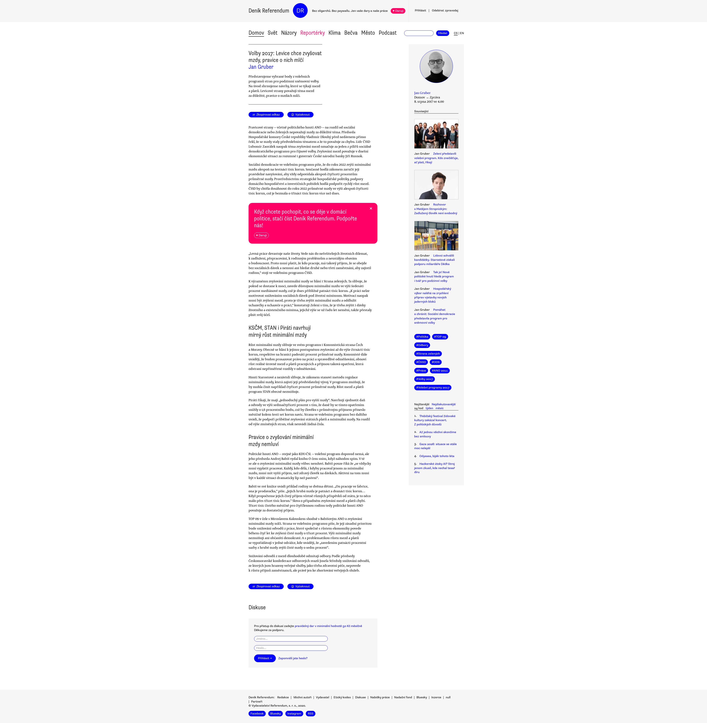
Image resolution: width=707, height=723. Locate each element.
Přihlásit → (265, 658)
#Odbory (422, 345)
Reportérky (312, 32)
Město (368, 32)
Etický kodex (342, 697)
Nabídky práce (380, 697)
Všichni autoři (302, 697)
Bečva (351, 32)
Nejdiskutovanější (444, 404)
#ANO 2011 (440, 370)
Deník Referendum (269, 10)
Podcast (388, 32)
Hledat (442, 33)
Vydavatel (322, 697)
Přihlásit (420, 10)
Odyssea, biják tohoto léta (436, 456)
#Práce (421, 370)
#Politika (422, 337)
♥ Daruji (398, 11)
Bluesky (421, 697)
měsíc (440, 408)
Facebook (257, 713)
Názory (289, 32)
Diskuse (360, 697)
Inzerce (436, 697)
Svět (272, 32)
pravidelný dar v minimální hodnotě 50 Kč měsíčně (328, 626)
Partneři (256, 701)
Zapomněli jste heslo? (292, 658)
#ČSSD (421, 362)
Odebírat (445, 10)
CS (456, 33)
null (448, 697)
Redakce (283, 697)
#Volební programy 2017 (432, 387)
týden (429, 408)
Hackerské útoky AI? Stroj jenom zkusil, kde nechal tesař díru (434, 468)
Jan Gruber (261, 66)
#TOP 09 (440, 337)
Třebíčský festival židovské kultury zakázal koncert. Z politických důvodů (434, 420)
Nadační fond (403, 697)
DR (300, 10)
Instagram (294, 713)
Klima (334, 32)
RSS (310, 713)
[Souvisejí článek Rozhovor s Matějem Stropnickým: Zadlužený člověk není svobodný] (436, 185)
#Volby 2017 (424, 379)
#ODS (436, 362)
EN (462, 33)
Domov (256, 32)
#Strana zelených (428, 354)
